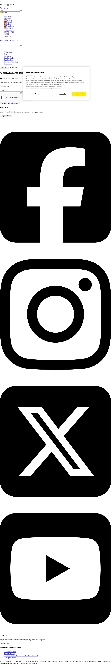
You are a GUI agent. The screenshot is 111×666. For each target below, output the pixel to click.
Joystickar (7, 56)
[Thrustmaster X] (55, 504)
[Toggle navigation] (1, 1)
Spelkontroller (9, 58)
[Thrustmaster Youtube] (55, 631)
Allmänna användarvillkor (38, 88)
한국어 (8, 34)
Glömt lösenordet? (13, 103)
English (8, 18)
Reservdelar (8, 64)
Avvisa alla (63, 94)
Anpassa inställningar (33, 94)
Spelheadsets (8, 60)
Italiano (8, 24)
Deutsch (9, 20)
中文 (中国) (10, 32)
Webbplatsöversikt (10, 658)
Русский (9, 30)
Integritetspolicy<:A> (54, 88)
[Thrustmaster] (20, 44)
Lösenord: (3, 90)
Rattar (6, 54)
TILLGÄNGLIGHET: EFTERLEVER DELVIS (21, 656)
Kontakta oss (4, 643)
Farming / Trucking (11, 62)
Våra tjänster (8, 52)
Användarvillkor (10, 652)
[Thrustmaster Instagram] (55, 377)
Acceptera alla (79, 94)
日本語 (8, 36)
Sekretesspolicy (9, 654)
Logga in (5, 8)
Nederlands (10, 26)
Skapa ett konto (6, 116)
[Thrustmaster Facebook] (55, 250)
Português (9, 28)
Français (9, 16)
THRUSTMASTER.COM (9, 40)
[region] (56, 83)
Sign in (14, 67)
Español (9, 22)
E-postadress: (4, 86)
